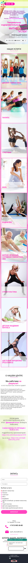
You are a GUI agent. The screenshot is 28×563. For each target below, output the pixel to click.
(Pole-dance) (7, 362)
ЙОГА (4, 187)
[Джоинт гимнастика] (14, 71)
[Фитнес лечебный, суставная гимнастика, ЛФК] (14, 245)
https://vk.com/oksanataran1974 (14, 435)
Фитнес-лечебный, (10, 255)
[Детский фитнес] (14, 314)
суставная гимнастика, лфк (12, 258)
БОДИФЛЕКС (7, 222)
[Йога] (14, 175)
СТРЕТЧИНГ (6, 152)
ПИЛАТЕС (6, 117)
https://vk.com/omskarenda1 (16, 18)
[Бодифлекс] (14, 210)
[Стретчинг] (14, 140)
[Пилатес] (14, 105)
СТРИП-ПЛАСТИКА (9, 292)
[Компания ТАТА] (14, 561)
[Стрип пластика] (14, 280)
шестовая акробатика (12, 360)
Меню (8, 4)
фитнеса (6, 327)
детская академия (10, 326)
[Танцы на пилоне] (14, 349)
